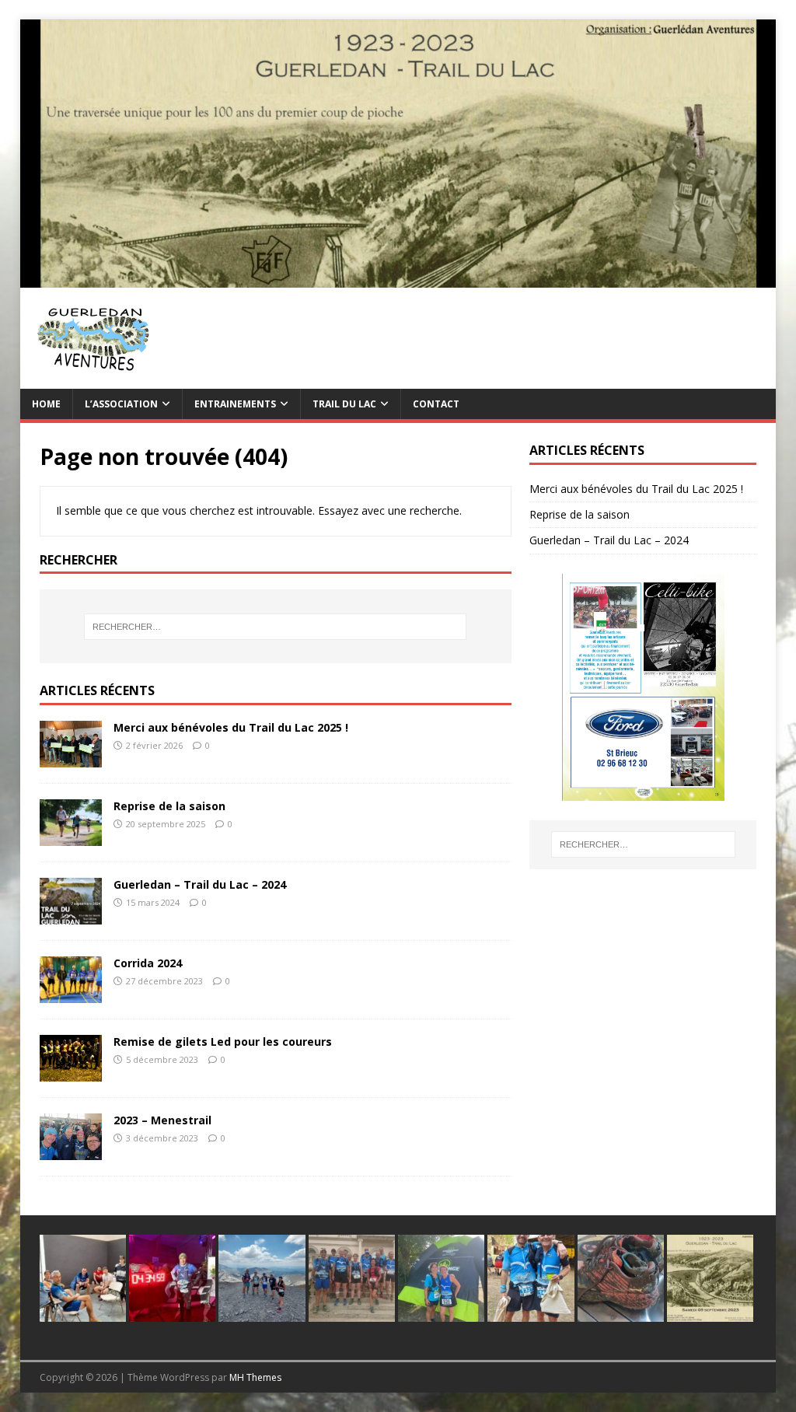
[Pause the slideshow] (708, 687)
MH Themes (255, 1377)
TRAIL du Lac (344, 404)
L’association (121, 404)
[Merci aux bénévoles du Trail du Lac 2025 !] (71, 758)
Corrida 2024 (147, 963)
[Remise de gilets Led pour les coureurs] (71, 1072)
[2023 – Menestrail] (71, 1151)
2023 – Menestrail (162, 1120)
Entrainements (235, 404)
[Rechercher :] (275, 626)
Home (46, 404)
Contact (436, 404)
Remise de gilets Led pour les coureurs (222, 1041)
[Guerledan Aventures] (398, 278)
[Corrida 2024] (71, 994)
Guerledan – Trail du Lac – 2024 (199, 884)
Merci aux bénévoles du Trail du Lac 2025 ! (230, 727)
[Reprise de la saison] (71, 837)
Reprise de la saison (169, 806)
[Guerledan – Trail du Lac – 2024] (71, 915)
